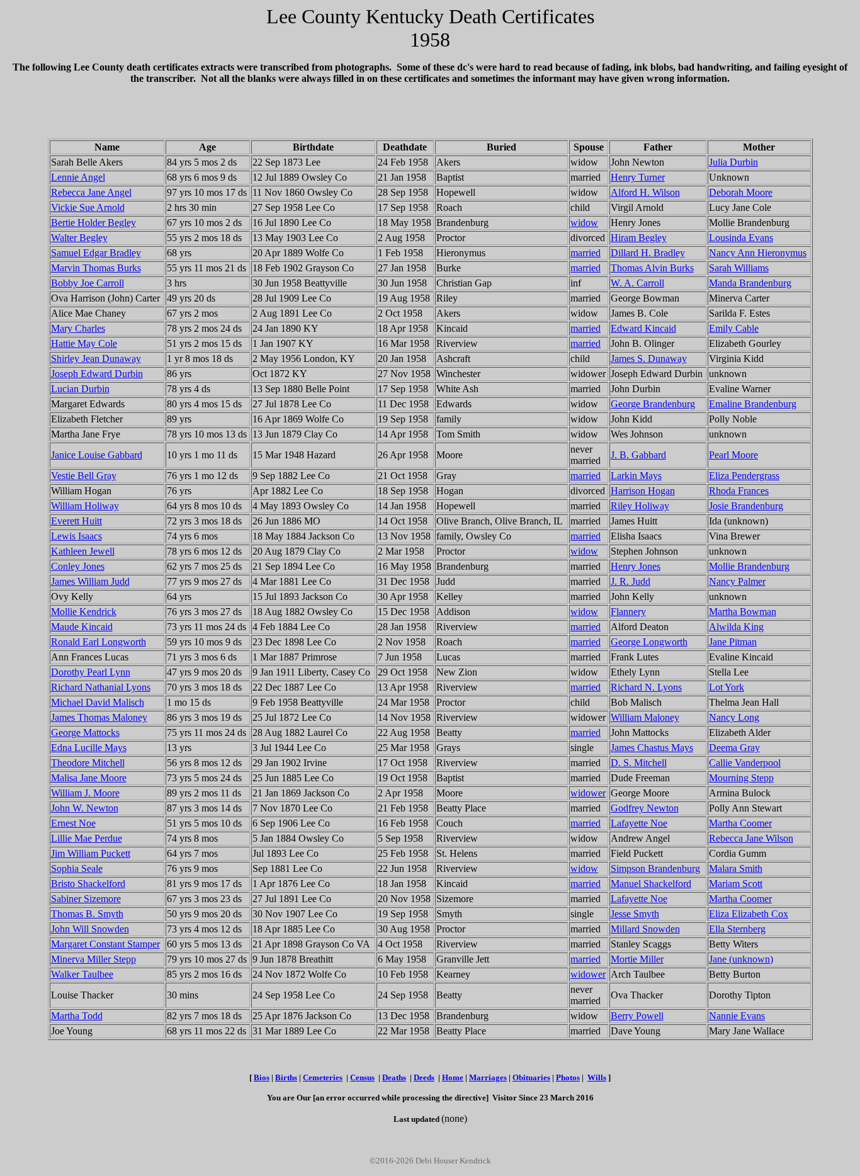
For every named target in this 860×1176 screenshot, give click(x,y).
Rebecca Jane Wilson (751, 838)
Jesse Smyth (635, 913)
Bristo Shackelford (88, 883)
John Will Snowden (90, 929)
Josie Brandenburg (746, 505)
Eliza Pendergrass (744, 475)
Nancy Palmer (737, 581)
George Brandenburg (653, 404)
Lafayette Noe (639, 823)
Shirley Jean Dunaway (96, 358)
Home (452, 1077)
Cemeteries (322, 1077)
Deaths (394, 1077)
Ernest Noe (73, 823)
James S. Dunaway (649, 358)
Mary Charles (78, 328)
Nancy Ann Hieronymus (757, 252)
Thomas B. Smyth (87, 913)
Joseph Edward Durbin (97, 373)
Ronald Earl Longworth (98, 641)
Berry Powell (637, 1015)
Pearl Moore (733, 454)
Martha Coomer (740, 823)
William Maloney (645, 717)
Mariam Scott (735, 883)
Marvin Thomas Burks (96, 268)
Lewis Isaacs (76, 536)
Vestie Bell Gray (83, 475)
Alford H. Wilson (645, 192)
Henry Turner (638, 177)
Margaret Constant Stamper (105, 944)
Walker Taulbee (82, 974)
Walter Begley (79, 237)
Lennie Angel (78, 177)
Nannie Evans (737, 1015)
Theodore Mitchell (88, 762)
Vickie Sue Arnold (88, 207)
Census (362, 1077)
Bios (261, 1077)
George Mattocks (85, 732)
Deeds (424, 1077)
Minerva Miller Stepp (93, 959)
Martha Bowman (742, 611)
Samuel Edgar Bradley (96, 252)
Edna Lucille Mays (89, 747)
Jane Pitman (733, 641)
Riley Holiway (640, 505)
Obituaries (531, 1077)
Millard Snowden (645, 929)
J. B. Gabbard (638, 454)
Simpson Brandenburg (655, 868)
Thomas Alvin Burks (652, 268)
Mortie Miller (637, 959)
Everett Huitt (76, 521)
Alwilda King (736, 626)
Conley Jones (78, 566)
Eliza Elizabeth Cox (748, 913)
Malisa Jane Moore (89, 777)
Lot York (726, 687)
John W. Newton (84, 808)
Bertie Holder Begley (93, 222)
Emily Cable (734, 328)
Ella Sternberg (737, 929)
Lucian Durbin (80, 388)
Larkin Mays (636, 475)
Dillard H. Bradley (648, 252)
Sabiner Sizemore (86, 898)
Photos (568, 1077)
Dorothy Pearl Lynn (90, 672)
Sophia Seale (77, 868)
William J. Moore (85, 793)
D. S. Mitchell (639, 762)
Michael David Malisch (97, 702)
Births (286, 1077)
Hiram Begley (639, 237)
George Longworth (649, 641)
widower (588, 793)
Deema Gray (734, 747)
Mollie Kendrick (83, 611)
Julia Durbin (733, 162)
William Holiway (85, 505)
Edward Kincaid (643, 328)
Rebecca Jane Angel (91, 192)
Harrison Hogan (643, 490)
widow (584, 222)
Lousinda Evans (741, 237)
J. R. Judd (630, 581)
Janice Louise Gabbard (96, 454)
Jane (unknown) (741, 959)
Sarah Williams (739, 268)
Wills (596, 1077)
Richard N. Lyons (646, 687)
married (585, 252)
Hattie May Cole (84, 343)
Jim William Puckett (90, 853)
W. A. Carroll (637, 283)
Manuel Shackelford (651, 883)
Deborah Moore (740, 192)
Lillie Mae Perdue (86, 838)
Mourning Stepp (741, 777)
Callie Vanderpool (745, 762)
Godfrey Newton (645, 808)
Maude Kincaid (82, 626)
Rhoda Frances (739, 490)
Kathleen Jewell (83, 551)
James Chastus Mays (652, 747)
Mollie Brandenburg (749, 566)
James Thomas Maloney (99, 717)
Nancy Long (734, 717)
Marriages (488, 1077)
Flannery (628, 611)
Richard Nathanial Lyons (100, 687)
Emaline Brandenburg (752, 404)
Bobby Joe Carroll (87, 283)
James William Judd (90, 581)
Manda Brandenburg (750, 283)
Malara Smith (735, 868)
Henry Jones (635, 566)
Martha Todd (77, 1015)
